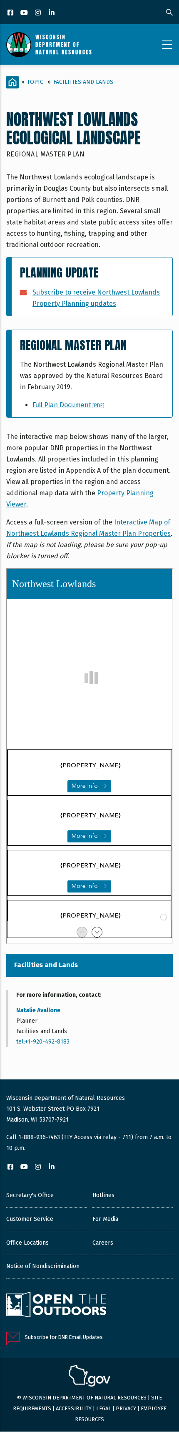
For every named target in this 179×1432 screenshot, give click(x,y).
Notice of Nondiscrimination (43, 1266)
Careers (102, 1242)
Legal (103, 1408)
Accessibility (74, 1408)
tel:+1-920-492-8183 (43, 1041)
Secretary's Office (30, 1195)
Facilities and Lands (83, 82)
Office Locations (27, 1242)
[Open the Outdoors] (56, 1305)
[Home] (49, 44)
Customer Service (29, 1219)
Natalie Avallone (38, 1010)
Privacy (126, 1408)
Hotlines (103, 1195)
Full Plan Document (68, 405)
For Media (105, 1219)
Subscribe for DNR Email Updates (64, 1337)
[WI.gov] (89, 1377)
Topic (35, 82)
